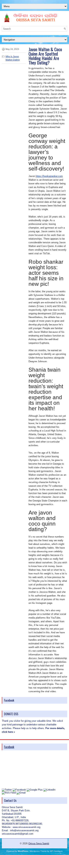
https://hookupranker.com (49, 176)
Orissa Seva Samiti (38, 843)
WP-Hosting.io (56, 851)
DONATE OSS (11, 714)
